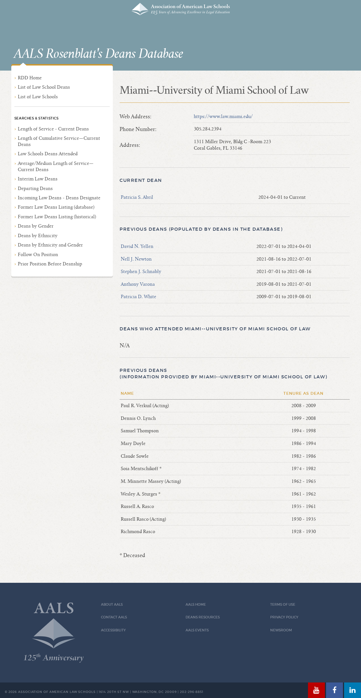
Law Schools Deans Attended (48, 153)
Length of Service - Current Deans (53, 129)
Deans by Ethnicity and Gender (50, 245)
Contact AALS (114, 617)
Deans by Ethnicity (38, 235)
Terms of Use (282, 604)
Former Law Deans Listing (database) (56, 207)
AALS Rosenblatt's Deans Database (98, 54)
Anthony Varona (138, 284)
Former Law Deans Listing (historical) (57, 216)
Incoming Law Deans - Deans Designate (59, 197)
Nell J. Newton (136, 259)
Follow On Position (38, 254)
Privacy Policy (284, 617)
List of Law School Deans (44, 87)
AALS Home (196, 604)
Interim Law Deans (38, 179)
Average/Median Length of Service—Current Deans (56, 166)
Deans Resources (203, 617)
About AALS (112, 604)
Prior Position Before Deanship (50, 264)
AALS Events (197, 630)
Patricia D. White (138, 296)
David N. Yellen (137, 246)
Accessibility (113, 630)
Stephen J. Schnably (141, 271)
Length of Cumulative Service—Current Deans (59, 141)
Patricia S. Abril (137, 197)
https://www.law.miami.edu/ (223, 116)
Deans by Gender (36, 226)
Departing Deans (35, 188)
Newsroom (281, 630)
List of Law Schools (38, 96)
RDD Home (30, 77)
